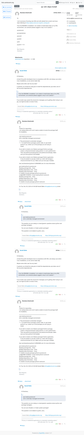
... (18, 91)
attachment (28, 201)
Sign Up (80, 2)
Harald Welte (23, 70)
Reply (18, 63)
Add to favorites (72, 25)
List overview (7, 7)
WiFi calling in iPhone (78, 8)
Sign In (73, 2)
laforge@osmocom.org (31, 106)
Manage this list (64, 2)
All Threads (7, 11)
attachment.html (19, 59)
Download (7, 17)
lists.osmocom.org (8, 2)
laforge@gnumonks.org (35, 235)
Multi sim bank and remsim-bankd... (23, 8)
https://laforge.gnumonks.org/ (49, 106)
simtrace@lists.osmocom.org (74, 18)
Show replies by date (60, 68)
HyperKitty (42, 433)
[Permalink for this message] (65, 62)
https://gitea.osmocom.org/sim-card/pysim (37, 23)
